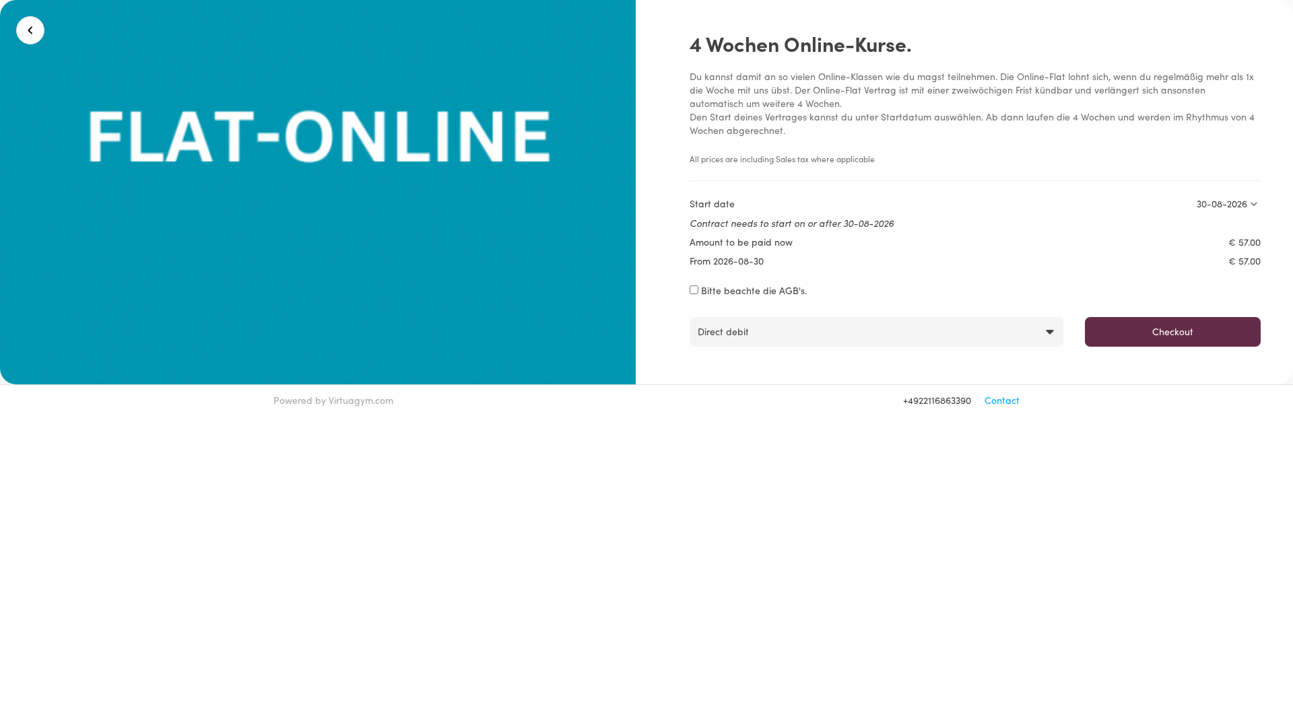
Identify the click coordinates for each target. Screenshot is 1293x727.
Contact (1002, 400)
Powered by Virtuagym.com (333, 400)
